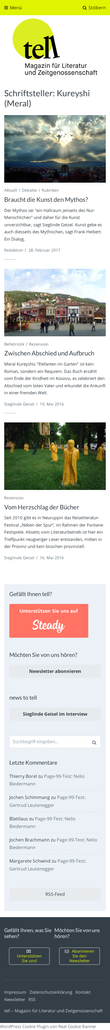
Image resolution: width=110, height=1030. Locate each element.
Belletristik (14, 344)
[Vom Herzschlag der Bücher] (55, 456)
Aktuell (10, 190)
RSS (32, 999)
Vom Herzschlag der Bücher (41, 507)
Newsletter (14, 999)
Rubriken (50, 190)
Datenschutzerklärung (51, 992)
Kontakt (83, 992)
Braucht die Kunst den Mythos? (46, 199)
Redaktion (13, 250)
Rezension (39, 344)
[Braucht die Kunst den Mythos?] (55, 149)
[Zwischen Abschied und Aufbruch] (55, 302)
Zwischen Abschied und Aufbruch (49, 353)
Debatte (29, 190)
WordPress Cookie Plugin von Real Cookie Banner (48, 1026)
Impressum (15, 992)
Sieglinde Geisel (19, 404)
